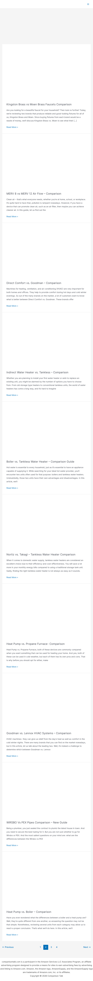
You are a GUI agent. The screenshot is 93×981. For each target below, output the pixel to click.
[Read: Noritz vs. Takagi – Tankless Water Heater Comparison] (46, 523)
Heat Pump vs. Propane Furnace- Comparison (35, 643)
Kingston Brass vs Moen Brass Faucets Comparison (39, 104)
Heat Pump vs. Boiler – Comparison (28, 911)
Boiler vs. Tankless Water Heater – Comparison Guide (40, 461)
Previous (8, 947)
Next (87, 947)
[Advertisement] (46, 25)
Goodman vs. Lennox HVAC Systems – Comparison (38, 733)
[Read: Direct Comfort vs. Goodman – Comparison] (46, 252)
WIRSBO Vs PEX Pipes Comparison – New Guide (36, 822)
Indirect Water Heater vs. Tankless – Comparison (37, 372)
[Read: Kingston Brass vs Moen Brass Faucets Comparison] (46, 73)
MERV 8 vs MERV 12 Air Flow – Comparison (33, 193)
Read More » (12, 127)
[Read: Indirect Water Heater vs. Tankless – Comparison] (46, 341)
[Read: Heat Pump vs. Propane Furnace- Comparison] (46, 613)
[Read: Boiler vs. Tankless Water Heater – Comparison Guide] (46, 430)
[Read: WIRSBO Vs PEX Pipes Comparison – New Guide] (46, 791)
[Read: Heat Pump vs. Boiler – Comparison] (46, 881)
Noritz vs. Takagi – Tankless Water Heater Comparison (40, 554)
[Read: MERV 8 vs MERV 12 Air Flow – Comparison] (46, 162)
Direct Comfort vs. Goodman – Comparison (33, 283)
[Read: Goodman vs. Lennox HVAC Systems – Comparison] (46, 702)
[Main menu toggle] (88, 4)
